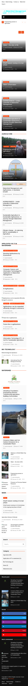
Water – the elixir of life (17, 462)
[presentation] (22, 22)
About (3, 1)
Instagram (7, 7)
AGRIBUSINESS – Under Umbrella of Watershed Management (11, 102)
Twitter (5, 7)
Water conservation (9, 84)
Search (3, 4)
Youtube (10, 7)
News (5, 60)
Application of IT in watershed (10, 250)
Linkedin (12, 7)
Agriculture (8, 40)
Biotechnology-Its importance (9, 352)
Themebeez (11, 678)
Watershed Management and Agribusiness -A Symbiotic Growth (12, 190)
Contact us (16, 1)
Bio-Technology (7, 561)
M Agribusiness (8, 288)
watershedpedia (10, 47)
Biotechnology (9, 1)
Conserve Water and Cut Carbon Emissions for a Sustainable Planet (11, 442)
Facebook (2, 7)
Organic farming (8, 174)
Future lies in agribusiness (12, 324)
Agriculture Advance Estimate (9, 517)
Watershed (22, 1)
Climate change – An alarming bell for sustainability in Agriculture (13, 232)
